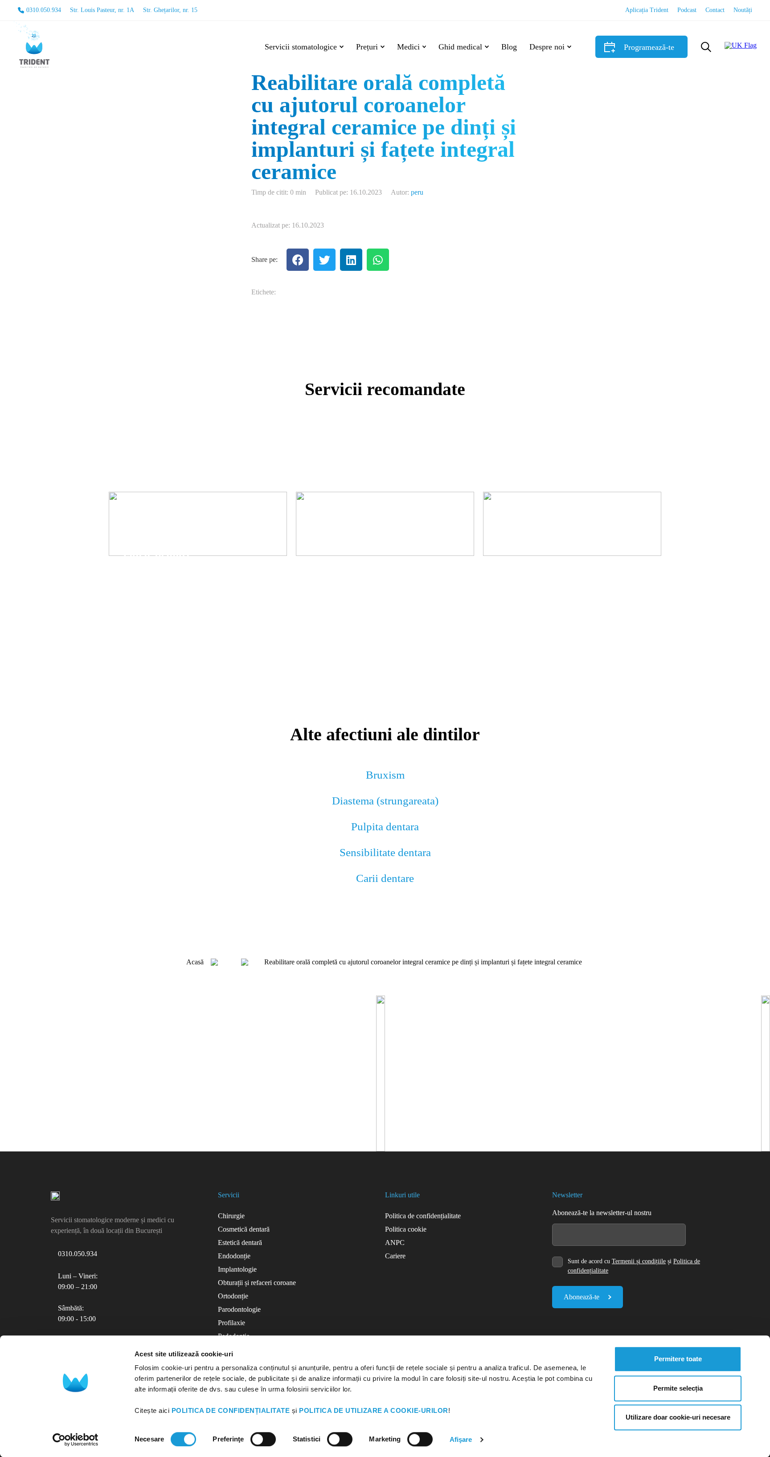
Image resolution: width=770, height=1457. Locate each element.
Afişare (461, 1439)
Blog (509, 46)
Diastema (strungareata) (385, 801)
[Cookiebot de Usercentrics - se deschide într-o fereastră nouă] (76, 1439)
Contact (715, 10)
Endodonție (234, 1256)
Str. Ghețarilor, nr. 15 (170, 10)
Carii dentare (385, 878)
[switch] (263, 1439)
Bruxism (385, 775)
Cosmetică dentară (244, 1229)
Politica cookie (405, 1229)
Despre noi (547, 46)
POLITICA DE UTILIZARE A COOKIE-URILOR (373, 1410)
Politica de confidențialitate (423, 1216)
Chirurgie (231, 1216)
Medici (408, 46)
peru (417, 192)
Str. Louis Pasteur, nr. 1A (102, 10)
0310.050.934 (43, 10)
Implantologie (237, 1269)
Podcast (686, 10)
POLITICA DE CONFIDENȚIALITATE (231, 1410)
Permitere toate (678, 1359)
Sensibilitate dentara (385, 852)
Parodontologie (239, 1309)
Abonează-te (581, 1297)
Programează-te (649, 47)
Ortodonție (233, 1296)
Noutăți (742, 10)
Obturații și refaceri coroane (257, 1282)
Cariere (395, 1256)
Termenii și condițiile (639, 1261)
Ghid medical (460, 46)
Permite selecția (678, 1388)
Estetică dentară (240, 1242)
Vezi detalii (138, 584)
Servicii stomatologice (301, 46)
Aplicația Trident (646, 10)
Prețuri (367, 46)
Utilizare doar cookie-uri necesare (678, 1417)
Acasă (195, 962)
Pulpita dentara (385, 826)
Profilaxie (231, 1322)
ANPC (395, 1242)
